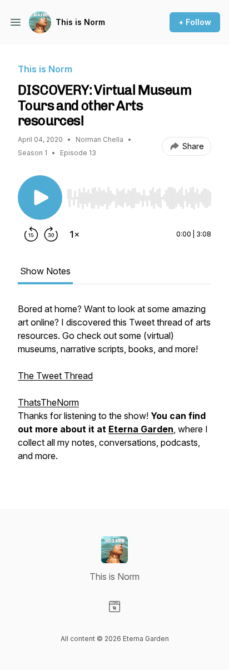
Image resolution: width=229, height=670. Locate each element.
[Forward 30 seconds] (51, 234)
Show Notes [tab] (45, 271)
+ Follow (194, 22)
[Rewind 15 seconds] (31, 234)
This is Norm (80, 22)
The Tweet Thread (55, 375)
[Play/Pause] (40, 197)
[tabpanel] (114, 388)
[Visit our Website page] (114, 606)
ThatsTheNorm (48, 402)
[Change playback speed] (74, 234)
